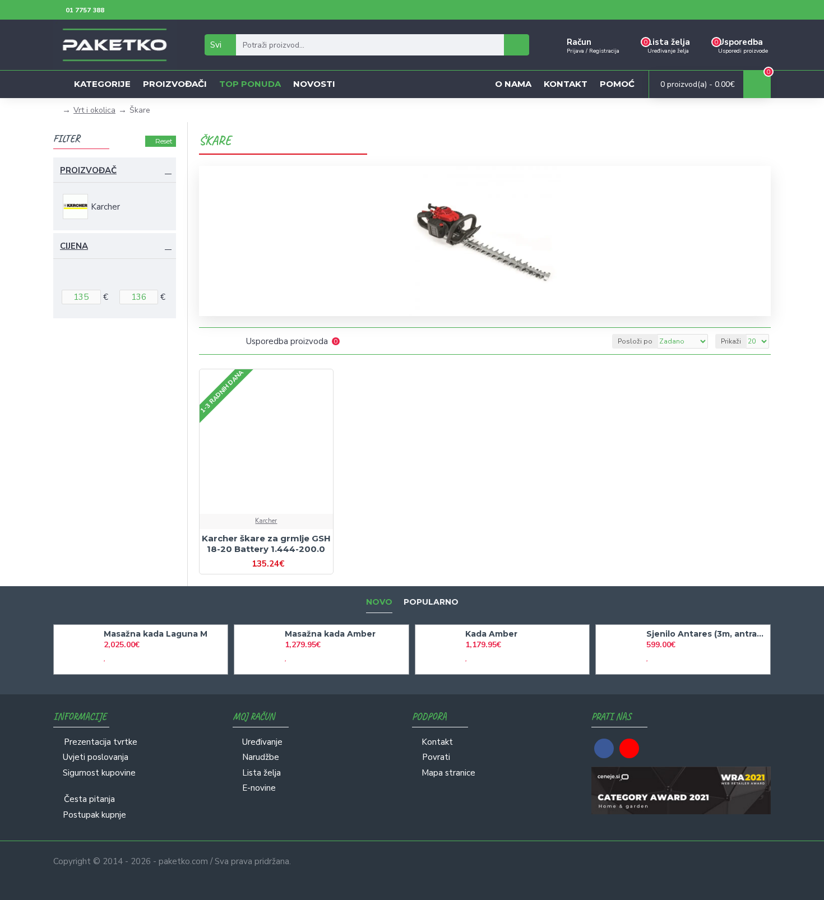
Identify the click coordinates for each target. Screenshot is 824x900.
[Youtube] (629, 748)
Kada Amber (491, 634)
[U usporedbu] (276, 513)
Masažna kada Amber (330, 634)
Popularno (431, 602)
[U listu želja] (256, 512)
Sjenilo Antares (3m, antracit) (706, 634)
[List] (220, 341)
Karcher (266, 521)
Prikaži (731, 341)
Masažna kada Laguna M (155, 634)
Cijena (74, 246)
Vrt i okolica (94, 110)
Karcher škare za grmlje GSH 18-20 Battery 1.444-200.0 (266, 544)
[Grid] (206, 341)
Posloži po (635, 341)
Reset (164, 141)
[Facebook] (604, 748)
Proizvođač (88, 170)
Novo (379, 602)
